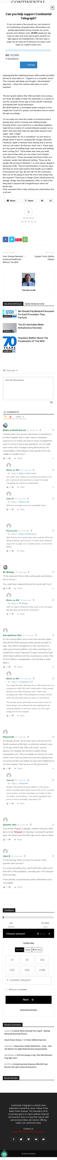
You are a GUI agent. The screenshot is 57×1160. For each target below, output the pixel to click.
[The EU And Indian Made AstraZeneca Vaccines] (10, 328)
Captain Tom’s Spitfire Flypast (44, 258)
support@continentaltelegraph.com (28, 1131)
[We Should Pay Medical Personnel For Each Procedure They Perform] (10, 313)
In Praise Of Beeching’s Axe (35, 1040)
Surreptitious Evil (26, 682)
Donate (31, 65)
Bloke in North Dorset (27, 473)
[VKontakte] (36, 1139)
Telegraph (18, 832)
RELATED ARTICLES (13, 304)
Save (19, 240)
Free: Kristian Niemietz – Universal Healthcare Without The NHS (14, 259)
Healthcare (7, 316)
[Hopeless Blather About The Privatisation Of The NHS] (10, 344)
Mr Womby (23, 603)
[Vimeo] (28, 1139)
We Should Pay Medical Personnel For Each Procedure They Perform (36, 314)
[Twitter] (21, 1139)
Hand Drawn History (12, 1040)
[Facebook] (13, 1139)
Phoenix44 (23, 783)
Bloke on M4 (24, 502)
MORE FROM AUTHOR (34, 304)
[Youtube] (43, 1139)
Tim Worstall (28, 290)
